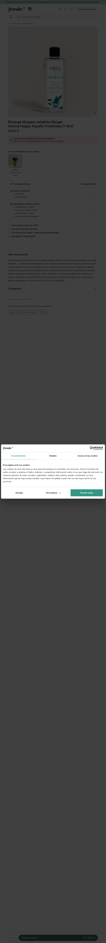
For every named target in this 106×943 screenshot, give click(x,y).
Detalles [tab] (53, 456)
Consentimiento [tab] (18, 456)
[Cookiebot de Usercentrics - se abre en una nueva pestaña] (91, 448)
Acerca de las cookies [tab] (88, 456)
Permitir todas (86, 493)
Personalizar (51, 493)
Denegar (19, 493)
